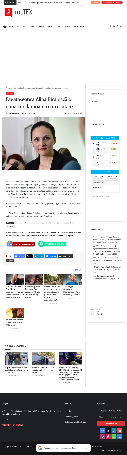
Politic (32, 26)
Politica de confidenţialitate (75, 422)
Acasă (9, 88)
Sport (25, 26)
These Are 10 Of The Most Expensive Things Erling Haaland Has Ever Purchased (15, 292)
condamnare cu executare (38, 223)
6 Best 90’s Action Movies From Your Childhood (14, 322)
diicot (50, 223)
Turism (58, 26)
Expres (50, 26)
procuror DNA (68, 223)
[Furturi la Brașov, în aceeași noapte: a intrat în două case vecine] (43, 358)
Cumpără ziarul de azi (112, 2)
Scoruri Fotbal (96, 314)
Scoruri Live (95, 309)
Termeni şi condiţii (72, 417)
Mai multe (67, 26)
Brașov (11, 26)
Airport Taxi (95, 311)
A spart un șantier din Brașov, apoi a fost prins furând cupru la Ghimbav (16, 369)
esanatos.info (53, 303)
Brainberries (14, 301)
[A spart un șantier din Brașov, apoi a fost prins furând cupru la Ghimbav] (16, 358)
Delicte (16, 88)
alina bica (18, 223)
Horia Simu (58, 223)
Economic (41, 26)
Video (95, 2)
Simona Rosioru (13, 113)
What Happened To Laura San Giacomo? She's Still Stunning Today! (32, 292)
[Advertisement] (63, 50)
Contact (5, 420)
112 (18, 26)
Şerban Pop (10, 226)
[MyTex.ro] (20, 13)
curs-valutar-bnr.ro (103, 196)
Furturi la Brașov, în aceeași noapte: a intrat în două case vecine (43, 369)
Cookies (68, 411)
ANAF (25, 223)
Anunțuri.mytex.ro (79, 26)
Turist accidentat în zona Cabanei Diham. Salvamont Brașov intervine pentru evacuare (107, 239)
